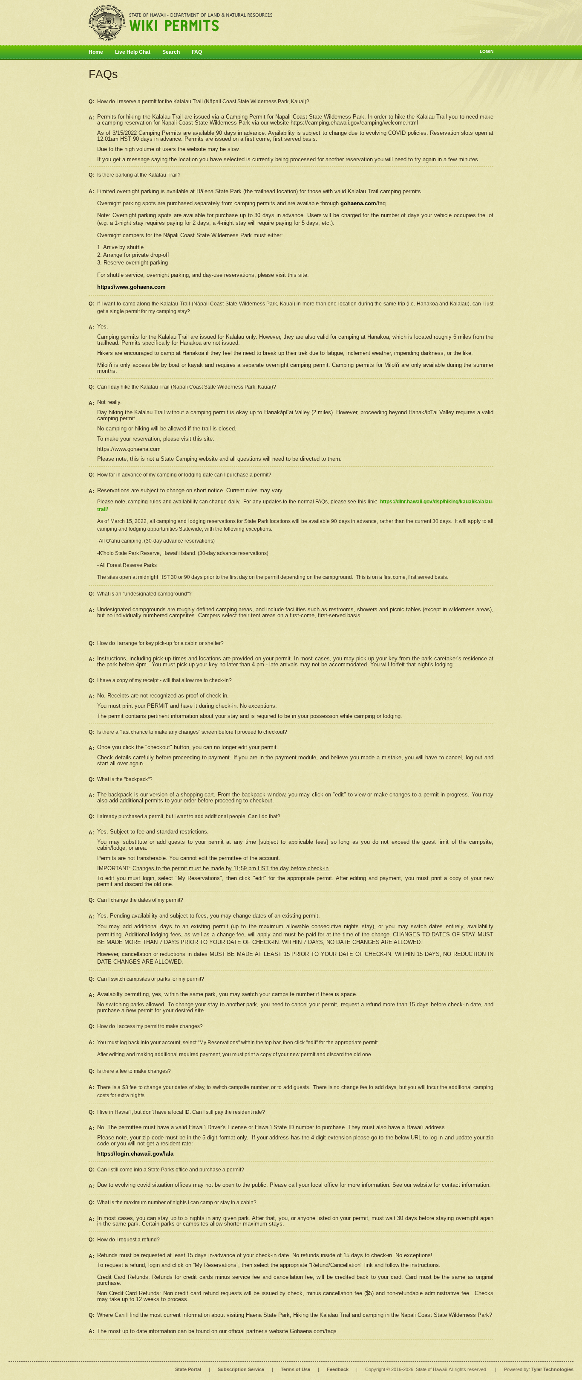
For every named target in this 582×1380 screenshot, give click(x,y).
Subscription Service (241, 1369)
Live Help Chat (132, 52)
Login (486, 51)
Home (96, 52)
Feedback (338, 1369)
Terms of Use (295, 1369)
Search (171, 52)
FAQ (197, 52)
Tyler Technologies (552, 1369)
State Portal (188, 1369)
